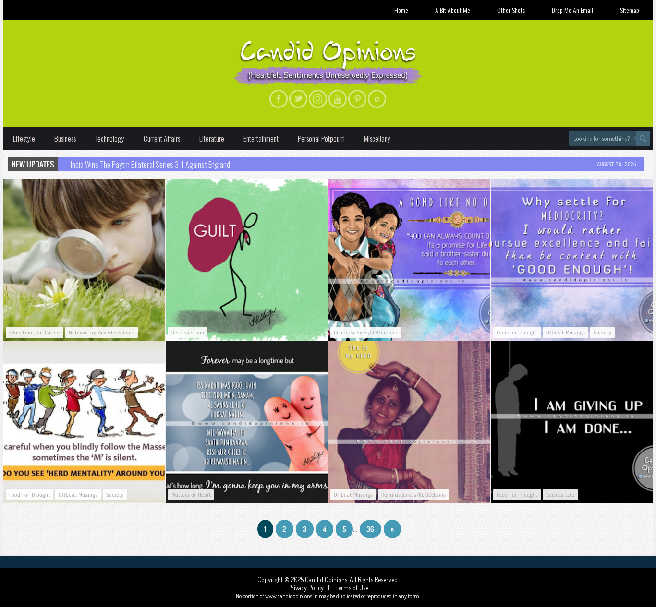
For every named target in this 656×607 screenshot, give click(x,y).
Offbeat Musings (565, 332)
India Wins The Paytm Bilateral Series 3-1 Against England (150, 164)
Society (602, 332)
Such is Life (560, 495)
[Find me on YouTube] (337, 99)
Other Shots (511, 10)
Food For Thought (517, 332)
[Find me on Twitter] (298, 99)
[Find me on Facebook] (278, 99)
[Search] (643, 138)
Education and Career (34, 332)
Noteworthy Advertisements (101, 332)
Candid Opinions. (327, 579)
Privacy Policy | (311, 587)
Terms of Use (351, 587)
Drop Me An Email (572, 10)
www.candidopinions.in (291, 596)
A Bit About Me (452, 10)
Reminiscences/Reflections (366, 332)
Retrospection (187, 332)
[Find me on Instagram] (318, 99)
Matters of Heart (191, 495)
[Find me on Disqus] (377, 99)
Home (401, 10)
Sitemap (629, 10)
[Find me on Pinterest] (357, 99)
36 (370, 529)
